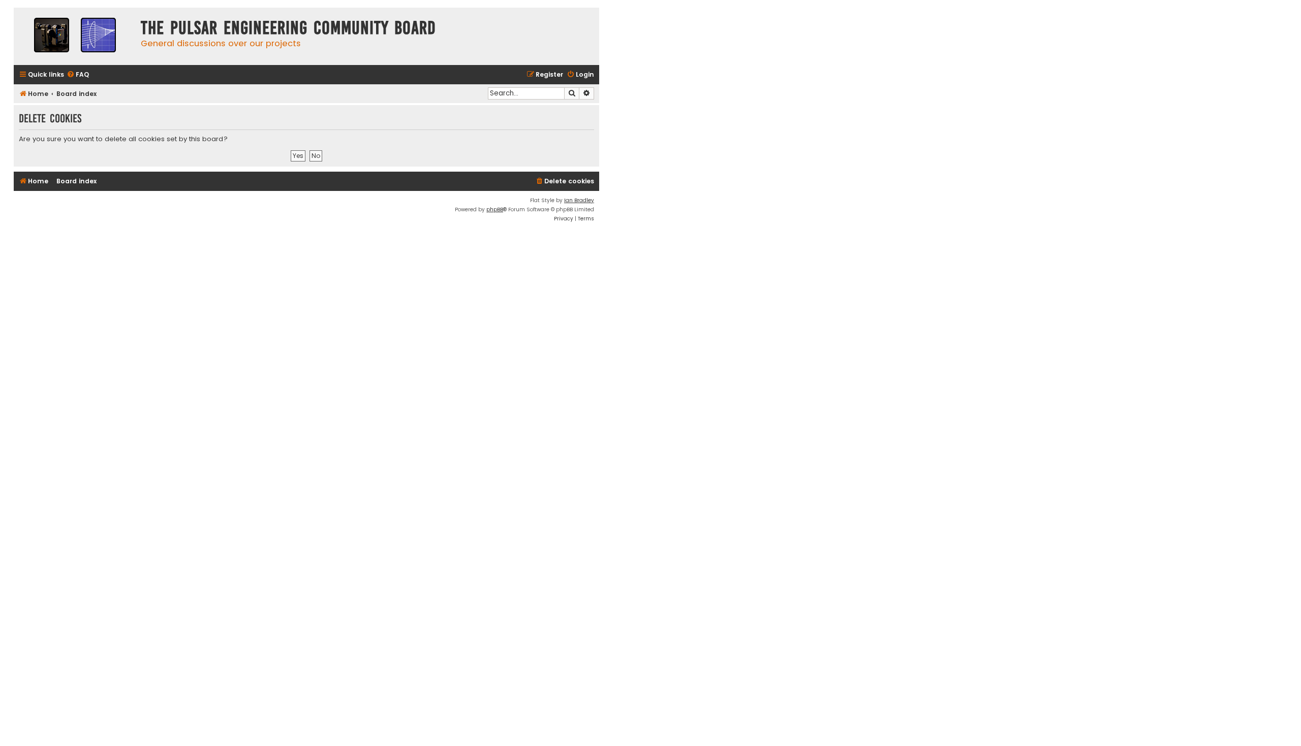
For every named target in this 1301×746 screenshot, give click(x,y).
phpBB (494, 209)
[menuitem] (78, 75)
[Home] (74, 36)
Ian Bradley (579, 200)
